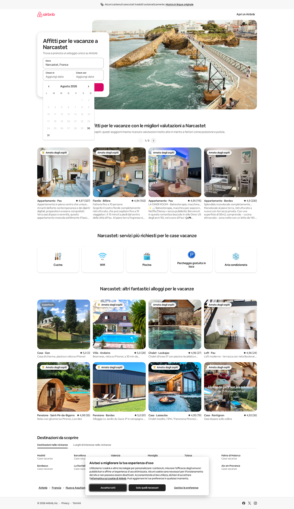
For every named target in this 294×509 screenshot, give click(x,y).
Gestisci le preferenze (186, 487)
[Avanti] (153, 140)
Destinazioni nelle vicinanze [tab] (52, 444)
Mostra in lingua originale (179, 4)
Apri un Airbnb (246, 14)
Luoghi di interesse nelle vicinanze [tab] (92, 444)
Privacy (65, 503)
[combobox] (73, 65)
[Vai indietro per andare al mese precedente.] (49, 86)
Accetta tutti (108, 487)
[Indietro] (140, 140)
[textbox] (58, 77)
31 (48, 135)
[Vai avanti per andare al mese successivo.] (88, 86)
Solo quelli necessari (147, 487)
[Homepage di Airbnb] (46, 14)
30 (88, 128)
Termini (77, 503)
